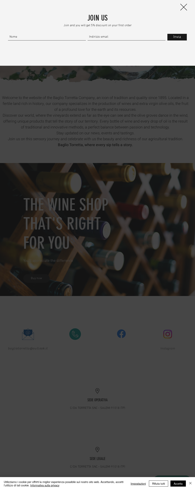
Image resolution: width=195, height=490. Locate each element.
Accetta (178, 483)
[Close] (190, 483)
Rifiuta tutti (158, 483)
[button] (183, 7)
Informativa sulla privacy (44, 485)
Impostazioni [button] (138, 483)
